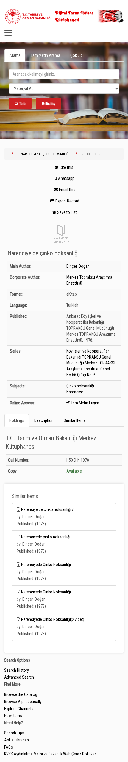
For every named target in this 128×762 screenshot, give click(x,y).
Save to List (66, 212)
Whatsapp (65, 178)
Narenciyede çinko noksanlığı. (46, 537)
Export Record (66, 201)
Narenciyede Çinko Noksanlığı (46, 564)
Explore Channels (18, 708)
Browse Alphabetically (23, 701)
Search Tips (14, 732)
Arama (15, 55)
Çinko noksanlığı (80, 386)
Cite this (66, 167)
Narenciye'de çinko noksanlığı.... (47, 154)
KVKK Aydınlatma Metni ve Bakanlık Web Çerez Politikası (51, 754)
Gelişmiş (48, 103)
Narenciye (74, 391)
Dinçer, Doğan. (78, 266)
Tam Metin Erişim (84, 403)
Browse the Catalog (20, 694)
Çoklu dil (77, 55)
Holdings (16, 420)
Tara (22, 103)
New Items (13, 715)
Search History (16, 670)
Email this (66, 189)
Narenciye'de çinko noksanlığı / (47, 509)
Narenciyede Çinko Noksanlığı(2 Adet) (52, 619)
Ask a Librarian (16, 740)
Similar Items (75, 420)
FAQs (8, 747)
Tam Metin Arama (45, 55)
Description (44, 420)
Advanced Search (19, 677)
